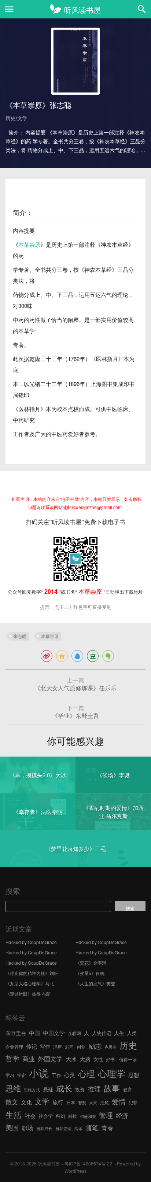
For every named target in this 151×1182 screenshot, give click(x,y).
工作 (56, 1074)
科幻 (60, 1115)
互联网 (74, 1033)
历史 (128, 1045)
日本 (70, 1102)
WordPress (75, 1171)
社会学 (45, 1115)
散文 (11, 1101)
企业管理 (14, 1047)
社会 (30, 1115)
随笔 (92, 1127)
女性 (98, 1059)
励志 (95, 1046)
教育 (127, 1089)
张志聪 (19, 636)
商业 (28, 1058)
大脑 (85, 1059)
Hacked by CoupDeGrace (31, 942)
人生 (119, 1033)
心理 (86, 1073)
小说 (39, 1073)
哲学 (12, 1058)
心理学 (111, 1073)
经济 (122, 1115)
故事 (112, 1088)
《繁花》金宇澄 (91, 963)
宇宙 (21, 1075)
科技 (72, 1116)
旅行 (57, 1102)
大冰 (71, 1059)
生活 (13, 1114)
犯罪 (133, 1102)
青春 (107, 1127)
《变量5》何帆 (90, 973)
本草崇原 (29, 244)
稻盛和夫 (88, 1116)
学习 (9, 1075)
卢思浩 (110, 1047)
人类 (132, 1033)
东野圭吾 (15, 1033)
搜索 (12, 890)
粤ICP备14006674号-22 (88, 1163)
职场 (27, 1127)
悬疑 (48, 1089)
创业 (81, 1047)
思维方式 (32, 1089)
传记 (31, 1046)
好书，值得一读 (121, 1059)
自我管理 (63, 1128)
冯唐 (57, 1047)
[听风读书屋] (75, 9)
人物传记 (101, 1033)
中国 (34, 1033)
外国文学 (50, 1058)
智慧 (82, 1102)
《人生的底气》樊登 (95, 983)
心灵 (69, 1074)
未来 (93, 1102)
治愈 (104, 1102)
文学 (42, 1101)
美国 (12, 1127)
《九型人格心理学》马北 (29, 983)
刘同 (69, 1047)
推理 (94, 1088)
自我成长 (44, 1128)
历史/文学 (16, 118)
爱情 (119, 1101)
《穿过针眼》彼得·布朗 (28, 993)
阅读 (78, 1128)
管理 (106, 1115)
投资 (80, 1089)
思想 (133, 1074)
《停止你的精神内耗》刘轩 (31, 973)
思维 (13, 1088)
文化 (26, 1102)
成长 (64, 1088)
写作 (45, 1046)
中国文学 (54, 1032)
